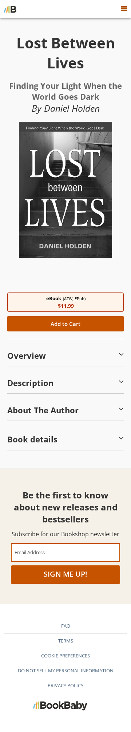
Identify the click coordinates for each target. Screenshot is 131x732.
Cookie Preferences (65, 655)
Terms (65, 640)
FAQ (65, 625)
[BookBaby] (10, 9)
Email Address (30, 552)
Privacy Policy (65, 685)
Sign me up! (65, 574)
